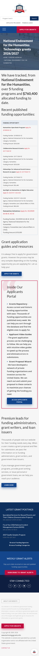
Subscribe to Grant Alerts (20, 572)
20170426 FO (18, 177)
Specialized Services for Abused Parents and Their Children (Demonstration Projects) (19, 516)
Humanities (12, 141)
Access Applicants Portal (19, 401)
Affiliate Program (13, 23)
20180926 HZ (18, 135)
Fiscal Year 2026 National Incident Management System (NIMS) (15, 526)
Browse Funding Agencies (19, 542)
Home (5, 57)
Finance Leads (27, 23)
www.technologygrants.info (11, 635)
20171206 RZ (18, 156)
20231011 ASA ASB (20, 198)
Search (34, 18)
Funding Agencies (15, 57)
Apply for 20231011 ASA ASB (12, 193)
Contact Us (5, 648)
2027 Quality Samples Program (14, 535)
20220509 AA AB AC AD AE (25, 219)
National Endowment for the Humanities (20, 138)
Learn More (9, 485)
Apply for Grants (28, 29)
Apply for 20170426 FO (23, 172)
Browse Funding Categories (19, 545)
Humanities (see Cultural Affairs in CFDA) (21, 203)
